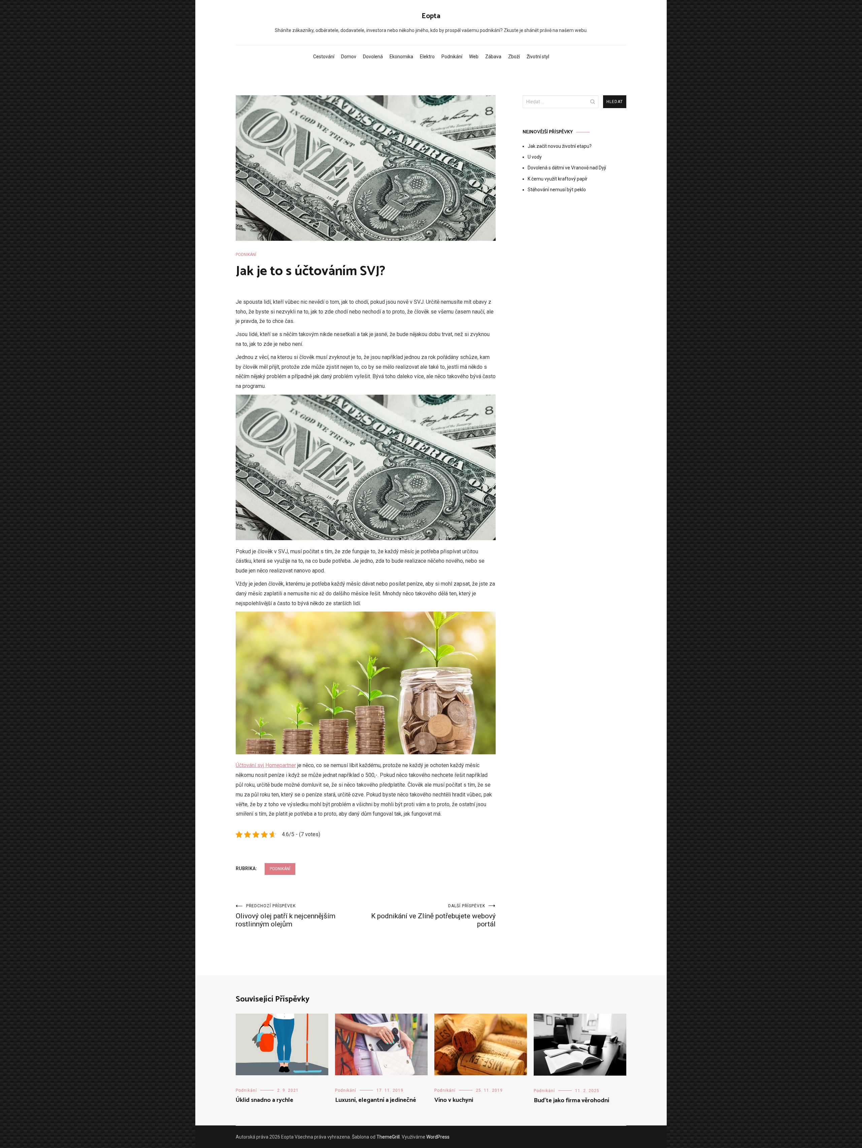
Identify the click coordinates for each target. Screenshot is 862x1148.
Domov (348, 56)
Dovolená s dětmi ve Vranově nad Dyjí (567, 167)
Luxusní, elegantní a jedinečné (375, 1100)
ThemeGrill (388, 1137)
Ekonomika (401, 56)
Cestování (323, 56)
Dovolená (373, 56)
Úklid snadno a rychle (264, 1100)
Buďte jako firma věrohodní (571, 1100)
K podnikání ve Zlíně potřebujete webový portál (433, 916)
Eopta (431, 16)
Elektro (427, 56)
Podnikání (451, 56)
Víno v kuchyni (453, 1100)
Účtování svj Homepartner (266, 765)
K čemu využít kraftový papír (558, 179)
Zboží (514, 56)
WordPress (438, 1137)
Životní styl (538, 56)
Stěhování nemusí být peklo (557, 189)
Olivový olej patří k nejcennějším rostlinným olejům (285, 916)
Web (473, 56)
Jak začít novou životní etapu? (560, 146)
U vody (535, 157)
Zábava (493, 56)
